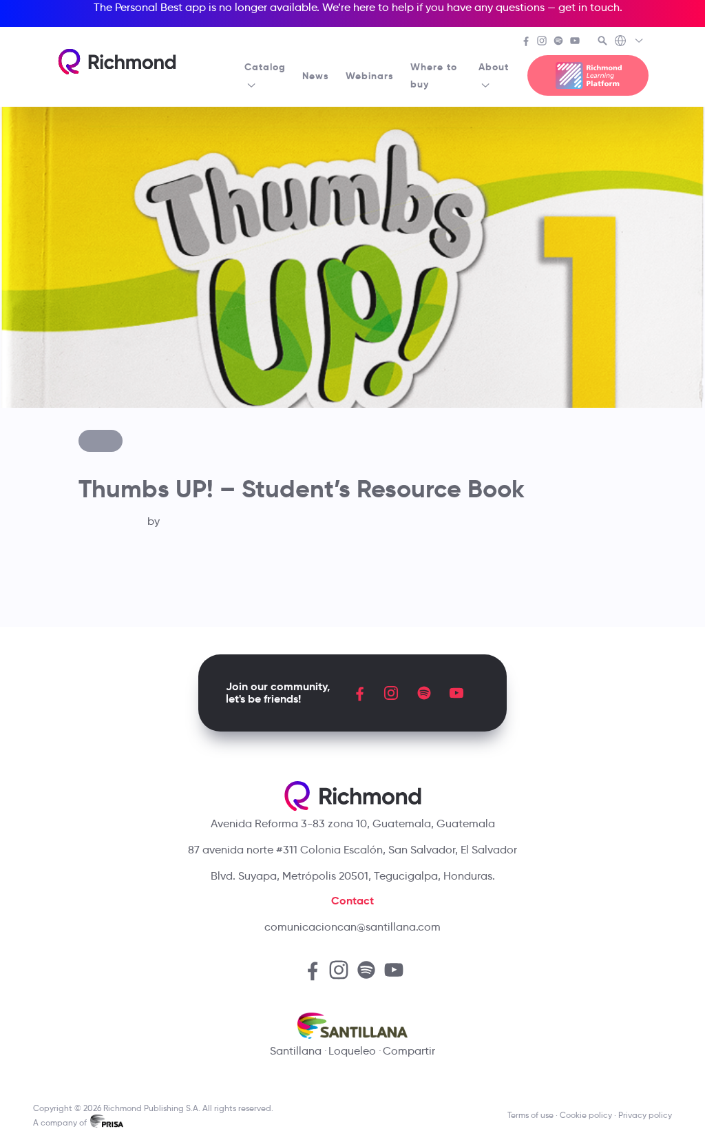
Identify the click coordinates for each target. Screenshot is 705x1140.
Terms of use (530, 1115)
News (315, 76)
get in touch (589, 7)
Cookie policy (586, 1115)
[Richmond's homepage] (117, 61)
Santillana (296, 1050)
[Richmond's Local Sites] (630, 42)
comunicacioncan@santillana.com (352, 926)
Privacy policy (645, 1115)
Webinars (370, 76)
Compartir (409, 1050)
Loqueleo (352, 1050)
